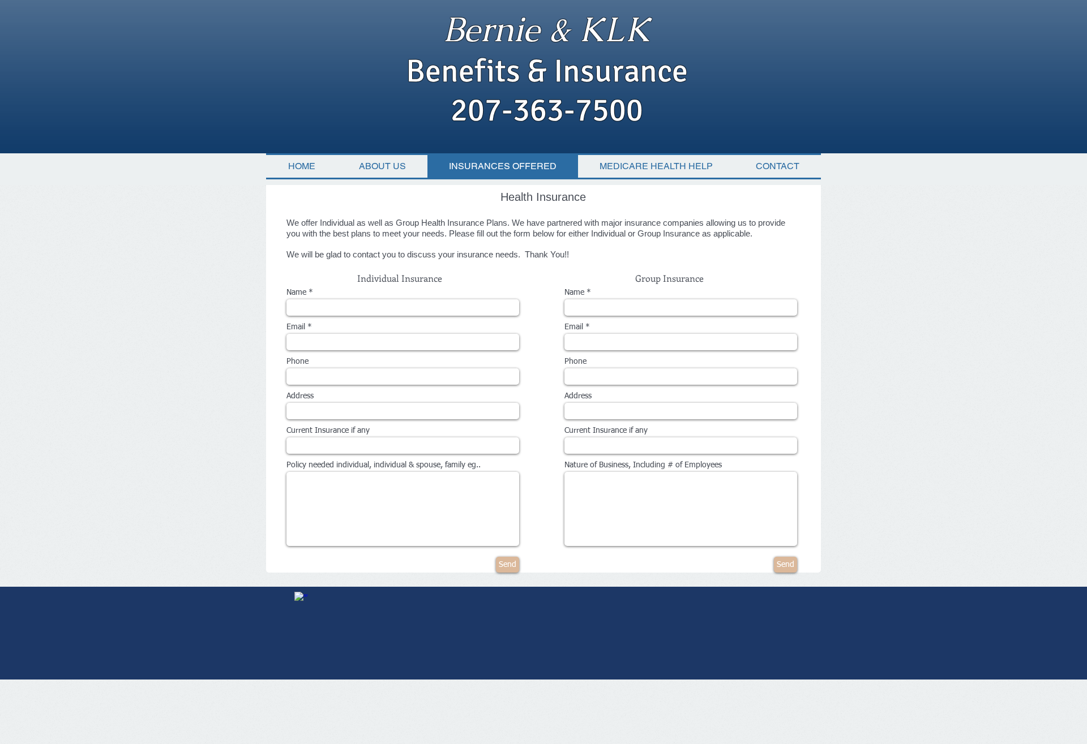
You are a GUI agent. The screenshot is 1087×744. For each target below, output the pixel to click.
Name (297, 292)
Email (295, 327)
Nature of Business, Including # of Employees (643, 465)
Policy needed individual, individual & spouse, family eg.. (383, 465)
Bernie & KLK (546, 29)
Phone (297, 361)
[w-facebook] (301, 598)
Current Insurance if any (328, 431)
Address (300, 396)
